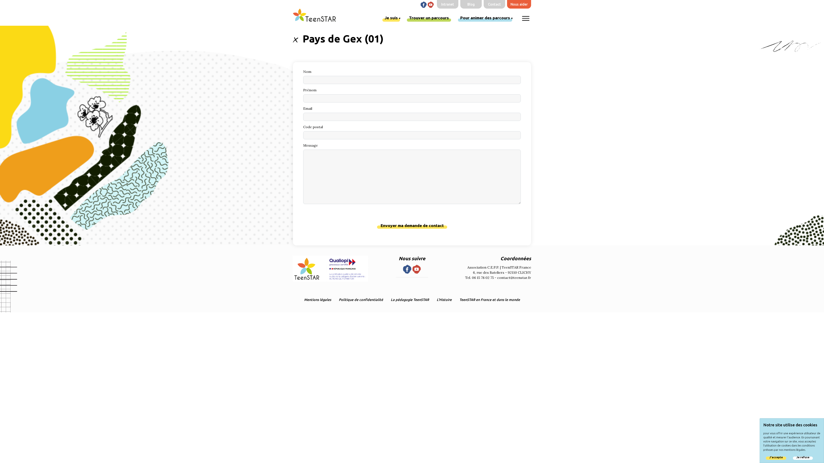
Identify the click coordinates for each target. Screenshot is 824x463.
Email (307, 108)
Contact (494, 4)
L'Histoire (444, 300)
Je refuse (802, 457)
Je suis (391, 17)
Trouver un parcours (429, 17)
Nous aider (519, 4)
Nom (307, 71)
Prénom (310, 90)
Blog (471, 4)
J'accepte (776, 457)
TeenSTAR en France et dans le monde (489, 300)
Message (310, 145)
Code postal (313, 127)
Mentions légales (317, 300)
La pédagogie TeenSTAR (410, 300)
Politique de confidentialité (361, 300)
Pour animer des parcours (485, 17)
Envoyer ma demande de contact (412, 225)
